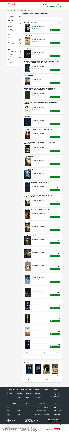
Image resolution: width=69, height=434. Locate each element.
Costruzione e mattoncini (38, 410)
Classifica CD (19, 411)
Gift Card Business (28, 393)
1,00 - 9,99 (11, 29)
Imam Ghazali (35, 314)
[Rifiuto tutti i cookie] (67, 429)
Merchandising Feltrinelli (57, 410)
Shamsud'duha (47, 374)
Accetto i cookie (56, 429)
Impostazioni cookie (49, 429)
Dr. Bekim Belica (35, 197)
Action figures (37, 415)
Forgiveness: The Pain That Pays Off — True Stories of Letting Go (36, 209)
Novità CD (18, 410)
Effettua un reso (37, 393)
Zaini (45, 411)
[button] (43, 4)
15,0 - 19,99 (11, 31)
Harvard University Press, (35, 25)
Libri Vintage (9, 413)
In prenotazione (12, 23)
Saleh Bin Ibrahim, (34, 159)
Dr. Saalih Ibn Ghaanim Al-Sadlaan (38, 340)
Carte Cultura (19, 394)
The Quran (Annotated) (55, 375)
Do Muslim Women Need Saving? (30, 22)
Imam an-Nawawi (35, 236)
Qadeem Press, (34, 38)
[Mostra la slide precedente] (24, 373)
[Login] (61, 4)
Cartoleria (45, 409)
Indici (17, 398)
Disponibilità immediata (13, 22)
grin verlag (11, 54)
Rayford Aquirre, (34, 146)
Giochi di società (37, 413)
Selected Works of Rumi (28, 300)
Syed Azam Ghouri (35, 170)
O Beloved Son (27, 222)
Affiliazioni (27, 392)
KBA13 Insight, (34, 106)
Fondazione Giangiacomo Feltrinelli (57, 395)
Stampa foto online (19, 400)
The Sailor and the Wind (28, 156)
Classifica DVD (28, 411)
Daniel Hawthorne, (34, 132)
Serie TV (27, 414)
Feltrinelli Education (56, 396)
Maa (10, 39)
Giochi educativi (37, 411)
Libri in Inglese (9, 411)
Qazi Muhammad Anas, (35, 65)
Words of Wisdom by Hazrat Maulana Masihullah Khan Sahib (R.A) (36, 182)
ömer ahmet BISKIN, (34, 119)
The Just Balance (27, 313)
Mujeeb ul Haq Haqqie (36, 288)
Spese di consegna (38, 397)
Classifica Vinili (19, 415)
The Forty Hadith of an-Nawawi (30, 235)
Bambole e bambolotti (38, 414)
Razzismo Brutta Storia (57, 397)
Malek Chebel (12, 43)
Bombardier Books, (34, 51)
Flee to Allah (26, 326)
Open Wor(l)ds (46, 414)
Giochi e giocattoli (37, 409)
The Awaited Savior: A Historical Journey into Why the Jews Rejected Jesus (38, 129)
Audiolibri (8, 415)
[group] (48, 6)
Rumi (33, 301)
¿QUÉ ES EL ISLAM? (27, 116)
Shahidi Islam (35, 262)
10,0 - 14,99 (11, 30)
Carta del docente (19, 396)
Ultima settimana (12, 17)
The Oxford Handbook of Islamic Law (38, 375)
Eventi (8, 392)
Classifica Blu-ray (28, 413)
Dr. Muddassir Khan (12, 40)
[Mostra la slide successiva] (60, 373)
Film (26, 409)
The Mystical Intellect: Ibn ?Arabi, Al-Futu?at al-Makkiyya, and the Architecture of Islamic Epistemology (41, 103)
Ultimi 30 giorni (12, 16)
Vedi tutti (9, 34)
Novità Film (27, 410)
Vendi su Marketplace (29, 394)
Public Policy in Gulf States (29, 274)
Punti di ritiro (18, 397)
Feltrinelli (11, 64)
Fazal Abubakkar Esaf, (35, 78)
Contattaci (36, 396)
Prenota (55, 307)
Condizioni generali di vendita (47, 392)
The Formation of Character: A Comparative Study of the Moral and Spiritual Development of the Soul (39, 196)
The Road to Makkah (28, 35)
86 (44, 352)
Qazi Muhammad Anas (36, 183)
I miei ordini (36, 392)
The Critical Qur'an (27, 48)
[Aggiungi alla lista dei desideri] (60, 22)
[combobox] (32, 4)
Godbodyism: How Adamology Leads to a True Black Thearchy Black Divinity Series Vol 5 (41, 261)
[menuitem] (10, 8)
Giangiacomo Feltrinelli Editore (57, 393)
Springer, (33, 276)
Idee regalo (55, 409)
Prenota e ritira (19, 392)
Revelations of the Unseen (29, 248)
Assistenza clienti (37, 394)
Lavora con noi (9, 393)
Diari (45, 410)
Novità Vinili (18, 414)
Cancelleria (46, 413)
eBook (8, 414)
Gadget (55, 413)
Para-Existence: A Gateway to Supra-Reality (32, 287)
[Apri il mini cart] (58, 4)
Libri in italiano (9, 409)
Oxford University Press (13, 51)
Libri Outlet (8, 410)
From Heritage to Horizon (29, 75)
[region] (34, 429)
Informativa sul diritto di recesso (47, 394)
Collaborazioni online (29, 396)
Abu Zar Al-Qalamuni (36, 327)
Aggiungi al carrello (55, 42)
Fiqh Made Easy (27, 339)
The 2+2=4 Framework (28, 169)
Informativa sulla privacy (48, 396)
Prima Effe (27, 397)
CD (17, 409)
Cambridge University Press (13, 56)
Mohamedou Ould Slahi (36, 210)
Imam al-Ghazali (35, 223)
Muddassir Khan (12, 42)
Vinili (17, 413)
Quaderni (45, 415)
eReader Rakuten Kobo (57, 414)
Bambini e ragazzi (28, 415)
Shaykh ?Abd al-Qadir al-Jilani (37, 249)
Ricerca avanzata (46, 4)
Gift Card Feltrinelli (19, 393)
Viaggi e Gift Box (56, 411)
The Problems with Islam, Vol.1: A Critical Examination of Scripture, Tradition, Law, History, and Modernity (41, 143)
